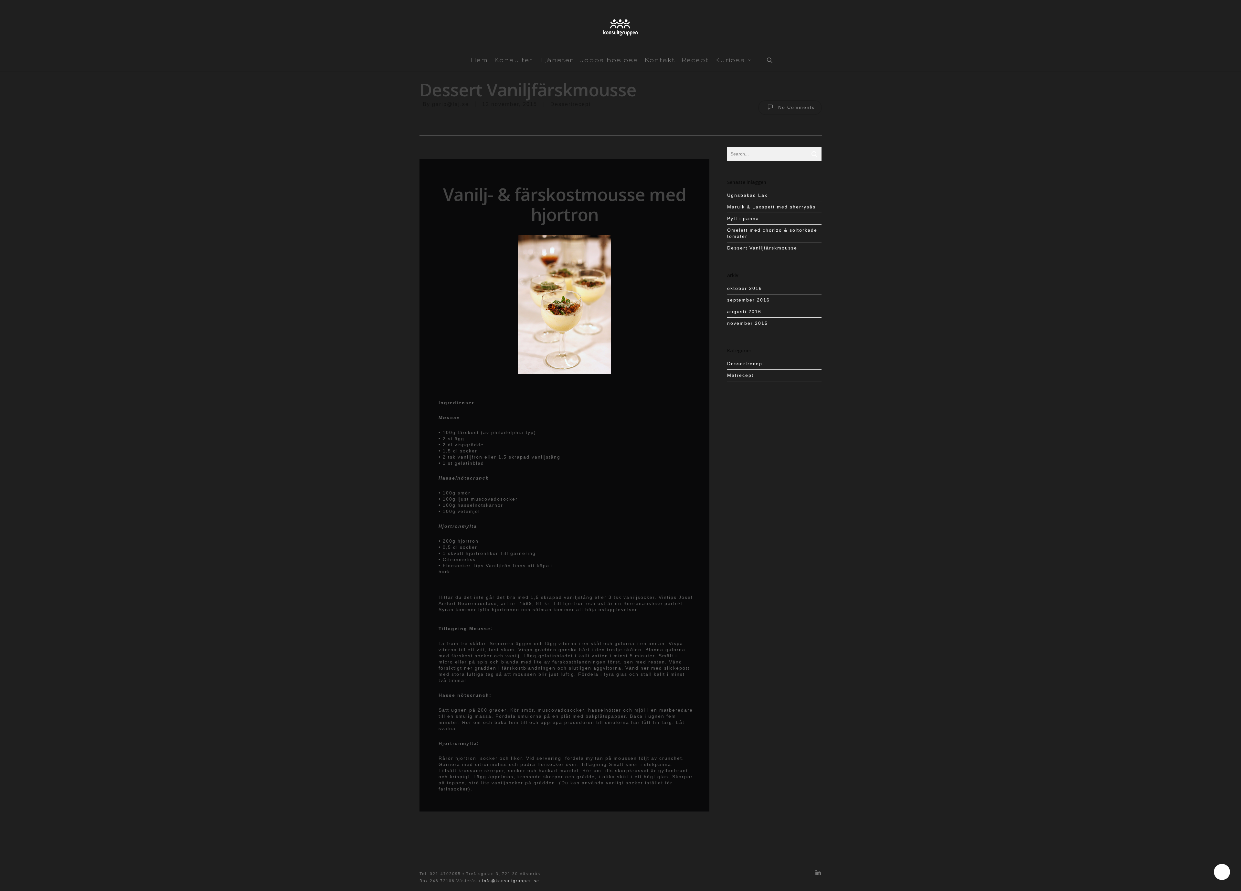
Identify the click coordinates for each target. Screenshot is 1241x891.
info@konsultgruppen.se (510, 881)
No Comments (795, 107)
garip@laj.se (450, 104)
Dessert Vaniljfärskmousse (762, 247)
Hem (479, 59)
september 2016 (748, 299)
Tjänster (556, 59)
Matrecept (740, 375)
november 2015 (747, 323)
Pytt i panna (743, 218)
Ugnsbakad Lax (747, 195)
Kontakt (660, 59)
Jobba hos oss (609, 59)
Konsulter (513, 59)
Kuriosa (730, 59)
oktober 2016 (744, 288)
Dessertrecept (570, 104)
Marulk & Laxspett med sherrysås (771, 206)
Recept (695, 59)
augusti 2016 (744, 311)
